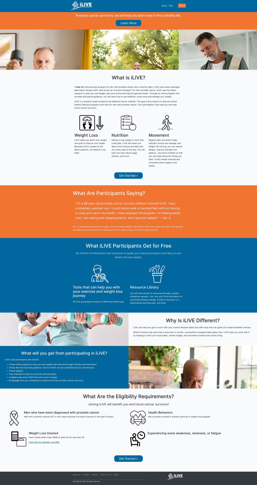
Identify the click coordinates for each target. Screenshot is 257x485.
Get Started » (128, 175)
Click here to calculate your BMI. (44, 442)
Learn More (128, 23)
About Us (76, 475)
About (164, 6)
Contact (86, 475)
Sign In (182, 6)
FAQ (171, 6)
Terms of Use (105, 475)
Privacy (95, 475)
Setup (116, 475)
